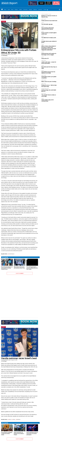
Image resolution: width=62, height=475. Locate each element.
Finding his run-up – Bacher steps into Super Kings (49, 86)
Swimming (18, 419)
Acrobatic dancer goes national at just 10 (48, 42)
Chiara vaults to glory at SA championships (47, 100)
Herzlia (10, 419)
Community (25, 9)
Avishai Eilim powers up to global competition (48, 77)
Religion (16, 9)
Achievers (40, 9)
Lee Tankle (4, 361)
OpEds (20, 9)
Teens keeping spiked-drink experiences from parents (47, 28)
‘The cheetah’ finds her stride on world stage (48, 95)
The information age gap (46, 24)
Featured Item (43, 88)
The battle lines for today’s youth (48, 37)
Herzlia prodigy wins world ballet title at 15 (48, 90)
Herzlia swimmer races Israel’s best (49, 20)
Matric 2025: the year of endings (48, 81)
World (12, 9)
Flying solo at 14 (45, 58)
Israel (9, 9)
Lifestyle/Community (45, 14)
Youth (50, 14)
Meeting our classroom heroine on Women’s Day (49, 16)
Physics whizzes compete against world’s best (48, 33)
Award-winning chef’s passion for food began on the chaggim (48, 54)
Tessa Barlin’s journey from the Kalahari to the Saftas (48, 72)
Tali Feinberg (4, 55)
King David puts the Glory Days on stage (49, 67)
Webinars (35, 9)
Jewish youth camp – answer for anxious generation (48, 62)
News (5, 9)
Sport (42, 19)
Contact (45, 9)
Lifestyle (30, 9)
